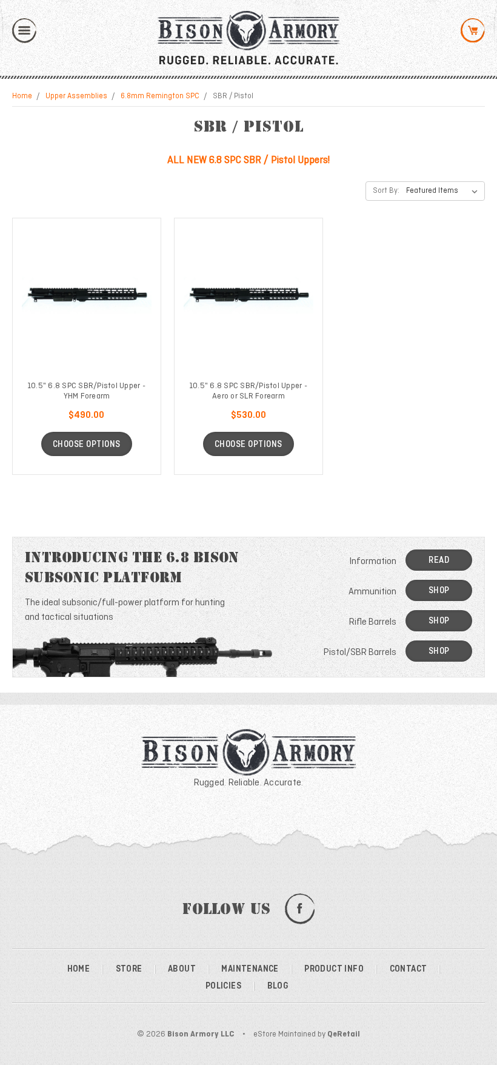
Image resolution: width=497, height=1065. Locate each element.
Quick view (87, 295)
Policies (223, 986)
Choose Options (87, 444)
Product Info (334, 969)
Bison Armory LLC (201, 1034)
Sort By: (386, 191)
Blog (278, 986)
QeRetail (343, 1034)
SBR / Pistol (233, 96)
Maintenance (249, 969)
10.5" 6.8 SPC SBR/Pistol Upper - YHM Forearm (86, 391)
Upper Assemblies (76, 96)
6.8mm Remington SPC (160, 96)
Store (129, 969)
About (182, 969)
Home (22, 96)
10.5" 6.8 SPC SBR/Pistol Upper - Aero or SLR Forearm (248, 391)
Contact (408, 969)
